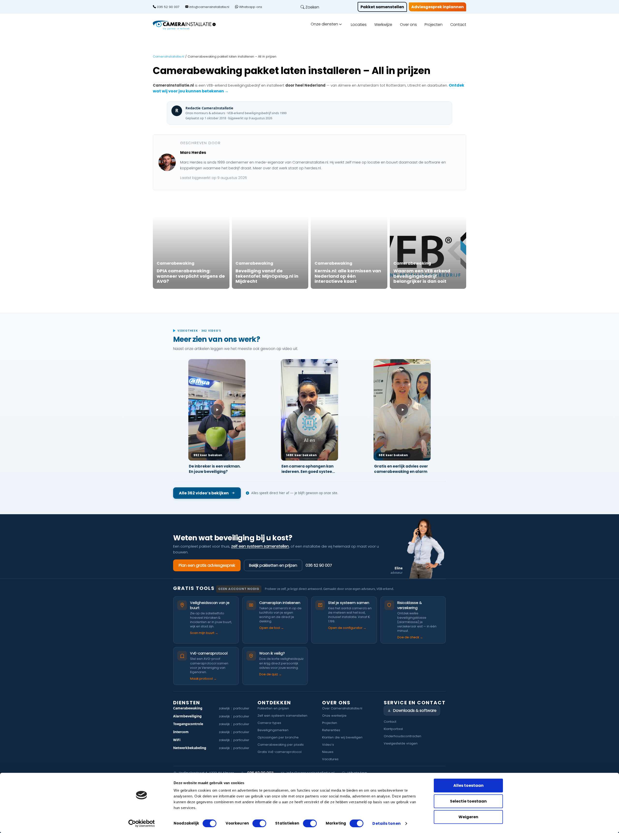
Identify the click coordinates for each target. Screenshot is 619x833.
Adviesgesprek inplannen (437, 7)
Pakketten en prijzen (273, 708)
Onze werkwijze (334, 715)
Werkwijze (383, 24)
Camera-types (269, 723)
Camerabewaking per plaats (281, 744)
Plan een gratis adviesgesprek (207, 565)
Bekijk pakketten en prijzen (273, 565)
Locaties (359, 24)
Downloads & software (414, 710)
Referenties (331, 730)
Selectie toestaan (468, 801)
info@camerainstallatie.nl (208, 7)
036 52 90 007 (167, 7)
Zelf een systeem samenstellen (282, 715)
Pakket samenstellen (382, 7)
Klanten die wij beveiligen (342, 737)
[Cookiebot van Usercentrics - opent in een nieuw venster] (141, 823)
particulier (241, 708)
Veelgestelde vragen (401, 743)
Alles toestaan (468, 785)
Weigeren (468, 817)
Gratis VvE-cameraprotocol (280, 752)
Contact (458, 24)
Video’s (328, 744)
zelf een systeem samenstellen (260, 546)
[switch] (259, 823)
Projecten (433, 24)
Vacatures (330, 759)
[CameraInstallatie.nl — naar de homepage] (190, 25)
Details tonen (386, 823)
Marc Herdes (193, 152)
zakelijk (224, 708)
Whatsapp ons (250, 7)
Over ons (408, 24)
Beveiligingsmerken (273, 730)
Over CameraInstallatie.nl (342, 708)
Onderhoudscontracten (402, 736)
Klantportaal (393, 729)
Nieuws (327, 752)
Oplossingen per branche (278, 737)
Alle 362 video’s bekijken (204, 493)
